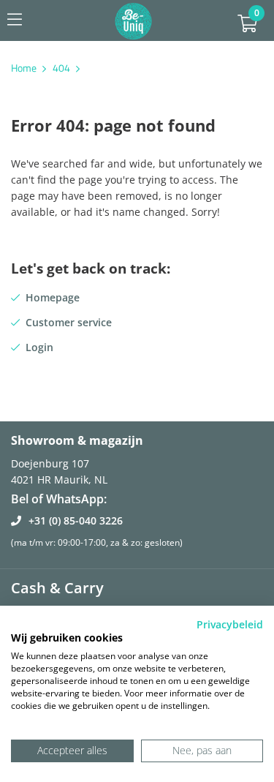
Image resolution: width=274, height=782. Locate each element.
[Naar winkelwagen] (247, 26)
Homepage (53, 297)
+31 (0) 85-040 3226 (75, 520)
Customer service (69, 322)
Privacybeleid (230, 624)
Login (39, 347)
